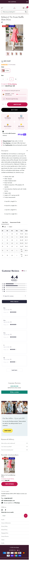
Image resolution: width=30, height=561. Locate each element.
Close (27, 2)
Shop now (7, 430)
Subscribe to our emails (7, 512)
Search (2, 519)
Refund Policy (4, 529)
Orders (2, 539)
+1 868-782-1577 (8, 498)
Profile (2, 543)
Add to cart (17, 104)
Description (4, 151)
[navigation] (8, 54)
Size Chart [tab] (5, 222)
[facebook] (5, 510)
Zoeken (26, 11)
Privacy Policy (4, 526)
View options (9, 484)
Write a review (14, 392)
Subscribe (26, 516)
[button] (8, 65)
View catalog (2, 8)
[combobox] (25, 296)
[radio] (4, 226)
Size (2, 75)
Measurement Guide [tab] (15, 222)
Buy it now (14, 110)
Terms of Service (5, 536)
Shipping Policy (4, 533)
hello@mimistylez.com (9, 500)
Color (2, 67)
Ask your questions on (12, 503)
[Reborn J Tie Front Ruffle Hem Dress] (9, 465)
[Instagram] (2, 510)
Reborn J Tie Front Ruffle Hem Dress (8, 476)
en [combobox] (24, 271)
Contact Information (6, 523)
